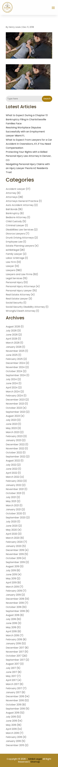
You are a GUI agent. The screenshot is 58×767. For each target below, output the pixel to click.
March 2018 (12, 635)
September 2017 (15, 660)
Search (47, 98)
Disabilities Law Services (19, 229)
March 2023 (12, 432)
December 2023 (15, 399)
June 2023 (12, 424)
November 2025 (15, 351)
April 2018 (11, 631)
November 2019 (15, 554)
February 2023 (14, 436)
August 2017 (12, 664)
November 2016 (15, 700)
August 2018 (12, 615)
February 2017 (14, 688)
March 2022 (12, 477)
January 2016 (13, 741)
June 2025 (12, 355)
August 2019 (12, 566)
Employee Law (14, 241)
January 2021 (13, 509)
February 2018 (14, 639)
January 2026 (14, 347)
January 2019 (13, 595)
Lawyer (10, 266)
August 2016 (12, 712)
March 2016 (12, 733)
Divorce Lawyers (15, 233)
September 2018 (15, 611)
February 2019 (14, 590)
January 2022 (13, 485)
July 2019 (11, 570)
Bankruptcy (12, 213)
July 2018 (11, 619)
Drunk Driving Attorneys (20, 237)
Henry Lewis (15, 27)
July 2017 (11, 668)
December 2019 (15, 550)
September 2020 (16, 517)
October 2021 (13, 493)
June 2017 (11, 672)
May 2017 (11, 676)
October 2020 (14, 513)
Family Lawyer (14, 254)
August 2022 (13, 460)
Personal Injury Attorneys (20, 286)
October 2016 (14, 704)
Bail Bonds (12, 209)
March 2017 (12, 684)
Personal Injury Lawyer (19, 290)
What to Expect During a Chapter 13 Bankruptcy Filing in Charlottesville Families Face (27, 119)
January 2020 (14, 546)
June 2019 (11, 574)
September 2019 (15, 562)
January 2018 (13, 643)
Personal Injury (14, 282)
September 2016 (15, 708)
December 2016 (15, 696)
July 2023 (11, 420)
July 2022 (11, 465)
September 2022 (15, 456)
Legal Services (14, 278)
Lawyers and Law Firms (19, 274)
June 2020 (12, 525)
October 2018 (14, 607)
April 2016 (11, 729)
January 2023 (13, 440)
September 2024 (16, 375)
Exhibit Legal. (35, 758)
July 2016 (11, 716)
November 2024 (15, 367)
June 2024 (12, 383)
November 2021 (15, 489)
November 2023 (15, 403)
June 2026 (12, 334)
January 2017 (13, 692)
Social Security (14, 302)
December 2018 (15, 599)
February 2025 (14, 359)
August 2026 (13, 326)
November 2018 (15, 603)
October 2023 (14, 408)
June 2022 (12, 469)
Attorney (11, 193)
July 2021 (11, 497)
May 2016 (11, 725)
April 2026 (11, 338)
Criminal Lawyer (15, 225)
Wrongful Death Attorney (21, 311)
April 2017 (11, 680)
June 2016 (11, 720)
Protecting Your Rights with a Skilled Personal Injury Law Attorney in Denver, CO (28, 156)
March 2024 (13, 391)
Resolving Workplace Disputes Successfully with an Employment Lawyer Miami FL (25, 131)
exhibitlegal (12, 250)
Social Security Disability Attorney (25, 307)
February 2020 (14, 542)
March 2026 (13, 342)
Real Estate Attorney (18, 294)
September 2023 (15, 412)
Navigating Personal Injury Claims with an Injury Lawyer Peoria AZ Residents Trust (28, 168)
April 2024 (12, 387)
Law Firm (11, 262)
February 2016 (14, 737)
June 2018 (11, 623)
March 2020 (13, 538)
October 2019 (13, 558)
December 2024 (15, 363)
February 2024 (14, 395)
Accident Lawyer (15, 189)
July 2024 (11, 379)
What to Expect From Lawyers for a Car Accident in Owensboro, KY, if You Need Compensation (29, 144)
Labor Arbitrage (15, 258)
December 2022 (15, 444)
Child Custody (14, 221)
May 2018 (11, 627)
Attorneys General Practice (22, 201)
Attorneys (12, 197)
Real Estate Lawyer (17, 298)
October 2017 (14, 655)
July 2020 (11, 521)
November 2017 (15, 651)
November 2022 (15, 448)
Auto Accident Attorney (20, 205)
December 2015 (15, 745)
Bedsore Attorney (16, 217)
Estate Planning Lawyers (20, 245)
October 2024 (14, 371)
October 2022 (14, 452)
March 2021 (12, 505)
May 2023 (11, 428)
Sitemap (35, 761)
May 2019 (11, 578)
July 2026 (11, 330)
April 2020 (11, 534)
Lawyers (10, 270)
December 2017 (15, 647)
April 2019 (11, 582)
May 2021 (11, 501)
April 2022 (11, 473)
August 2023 (13, 416)
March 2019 (12, 586)
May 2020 (11, 530)
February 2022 (14, 481)
